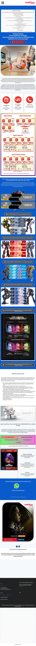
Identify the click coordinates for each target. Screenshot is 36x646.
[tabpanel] (18, 446)
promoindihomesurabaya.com (5, 594)
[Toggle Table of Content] (33, 11)
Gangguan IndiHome (25, 430)
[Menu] (2, 2)
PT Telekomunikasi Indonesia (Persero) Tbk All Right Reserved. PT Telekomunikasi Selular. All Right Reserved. (21, 31)
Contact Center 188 (21, 30)
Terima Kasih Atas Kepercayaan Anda (21, 24)
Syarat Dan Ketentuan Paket (20, 19)
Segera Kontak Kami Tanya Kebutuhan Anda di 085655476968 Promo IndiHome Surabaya (20, 20)
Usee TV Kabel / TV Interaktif (18, 15)
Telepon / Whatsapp (20, 21)
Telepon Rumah (19, 16)
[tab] (9, 437)
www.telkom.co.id (3, 585)
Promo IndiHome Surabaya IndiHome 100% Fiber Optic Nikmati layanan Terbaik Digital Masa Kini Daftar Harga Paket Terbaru (19, 18)
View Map (20, 586)
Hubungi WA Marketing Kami (18, 490)
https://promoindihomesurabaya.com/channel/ (17, 396)
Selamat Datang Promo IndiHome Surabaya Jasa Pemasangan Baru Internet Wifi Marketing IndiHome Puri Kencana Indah (18, 13)
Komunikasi (20, 22)
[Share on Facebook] (17, 546)
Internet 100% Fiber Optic (19, 14)
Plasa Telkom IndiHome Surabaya (19, 27)
